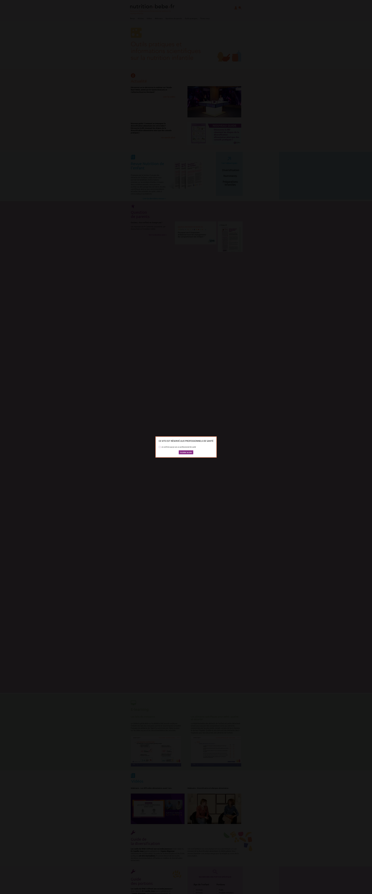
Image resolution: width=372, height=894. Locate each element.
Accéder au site (186, 452)
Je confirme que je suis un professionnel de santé (178, 447)
